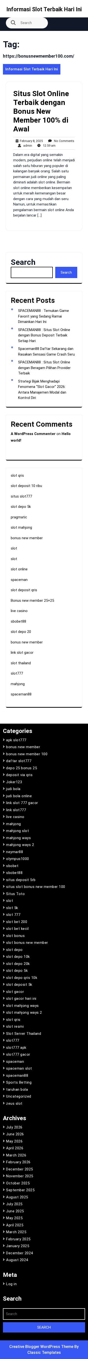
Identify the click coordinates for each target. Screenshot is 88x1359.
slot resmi (15, 1026)
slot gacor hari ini (21, 998)
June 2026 (15, 1134)
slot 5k (12, 908)
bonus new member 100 (26, 754)
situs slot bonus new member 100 (35, 887)
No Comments (63, 141)
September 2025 (20, 1190)
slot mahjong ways (22, 1005)
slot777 (17, 673)
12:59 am (48, 145)
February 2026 (18, 1162)
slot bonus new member (27, 942)
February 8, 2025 (30, 141)
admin (26, 145)
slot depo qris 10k (21, 977)
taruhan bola (17, 1089)
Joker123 (14, 782)
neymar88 (14, 852)
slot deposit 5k (19, 984)
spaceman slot (19, 1068)
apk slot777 (16, 740)
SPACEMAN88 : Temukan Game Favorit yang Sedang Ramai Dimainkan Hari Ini (43, 316)
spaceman (19, 579)
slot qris (17, 475)
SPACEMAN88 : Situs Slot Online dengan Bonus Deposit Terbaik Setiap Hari (44, 335)
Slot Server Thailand (23, 1033)
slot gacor (15, 991)
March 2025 (16, 1232)
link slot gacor (22, 652)
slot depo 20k (18, 964)
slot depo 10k (18, 956)
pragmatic (19, 517)
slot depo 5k (21, 506)
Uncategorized (18, 1096)
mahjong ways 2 (20, 845)
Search (23, 262)
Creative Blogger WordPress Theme (41, 1346)
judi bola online (19, 796)
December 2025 (19, 1169)
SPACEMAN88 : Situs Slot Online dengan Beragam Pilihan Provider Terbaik (44, 367)
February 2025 (18, 1239)
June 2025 (15, 1211)
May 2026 (14, 1141)
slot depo (14, 950)
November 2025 (19, 1176)
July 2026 (14, 1127)
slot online (19, 569)
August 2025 (17, 1197)
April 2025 (14, 1225)
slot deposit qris (24, 590)
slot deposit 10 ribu (26, 486)
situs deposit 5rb (21, 880)
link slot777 (16, 810)
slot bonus (15, 936)
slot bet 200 (16, 922)
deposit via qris (19, 775)
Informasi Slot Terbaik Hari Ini (44, 9)
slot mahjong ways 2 (24, 1012)
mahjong (18, 684)
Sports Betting (19, 1082)
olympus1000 (17, 859)
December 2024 (19, 1253)
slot (14, 548)
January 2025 (17, 1246)
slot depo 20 (21, 631)
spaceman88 (21, 694)
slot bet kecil (17, 928)
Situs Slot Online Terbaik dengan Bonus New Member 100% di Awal (41, 111)
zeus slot (14, 1103)
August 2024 (17, 1260)
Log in (11, 1284)
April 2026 (14, 1148)
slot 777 (13, 914)
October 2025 (18, 1183)
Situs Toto (15, 894)
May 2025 (14, 1218)
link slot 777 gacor (22, 803)
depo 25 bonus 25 (21, 768)
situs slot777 (21, 496)
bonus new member (27, 538)
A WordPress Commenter (33, 434)
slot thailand (21, 663)
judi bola (13, 789)
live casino (19, 611)
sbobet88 (18, 621)
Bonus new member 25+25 (32, 600)
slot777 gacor (18, 1054)
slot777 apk (16, 1047)
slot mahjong (21, 527)
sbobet (12, 866)
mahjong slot (17, 831)
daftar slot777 (18, 761)
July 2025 (14, 1204)
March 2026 (16, 1155)
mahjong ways (18, 838)
